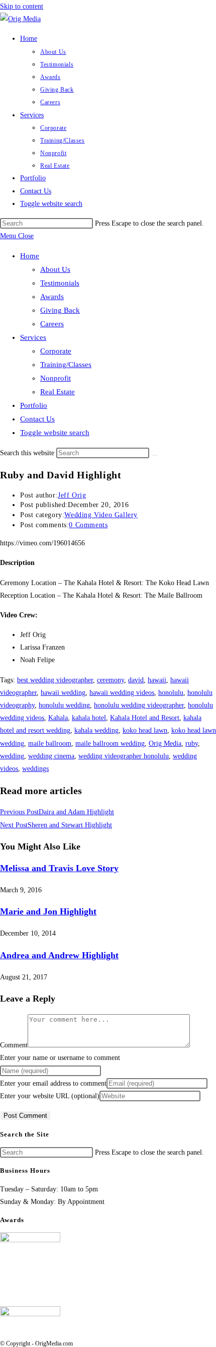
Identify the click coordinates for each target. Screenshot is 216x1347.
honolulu (170, 692)
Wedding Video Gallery (101, 515)
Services (33, 337)
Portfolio (33, 405)
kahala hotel (89, 718)
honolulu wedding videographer (139, 705)
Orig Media (165, 743)
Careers (52, 324)
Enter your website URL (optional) (49, 1096)
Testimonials (59, 283)
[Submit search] (154, 455)
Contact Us (37, 419)
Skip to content (21, 6)
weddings (35, 768)
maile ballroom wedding (110, 743)
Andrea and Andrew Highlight (59, 955)
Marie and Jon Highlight (48, 911)
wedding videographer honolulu (123, 756)
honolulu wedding (64, 705)
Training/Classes (65, 365)
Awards (52, 297)
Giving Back (60, 310)
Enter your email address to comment (53, 1083)
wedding (12, 756)
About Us (55, 269)
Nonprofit (55, 378)
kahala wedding (96, 730)
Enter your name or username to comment (60, 1057)
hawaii (157, 680)
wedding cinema (51, 756)
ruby (191, 743)
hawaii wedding (63, 692)
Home (29, 256)
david (136, 680)
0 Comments (88, 525)
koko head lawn (145, 730)
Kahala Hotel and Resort (144, 718)
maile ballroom (49, 743)
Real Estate (57, 392)
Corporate (55, 351)
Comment (14, 1045)
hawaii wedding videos (121, 692)
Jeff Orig (72, 495)
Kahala (58, 718)
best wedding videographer (55, 680)
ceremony (110, 680)
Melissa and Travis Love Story (59, 868)
